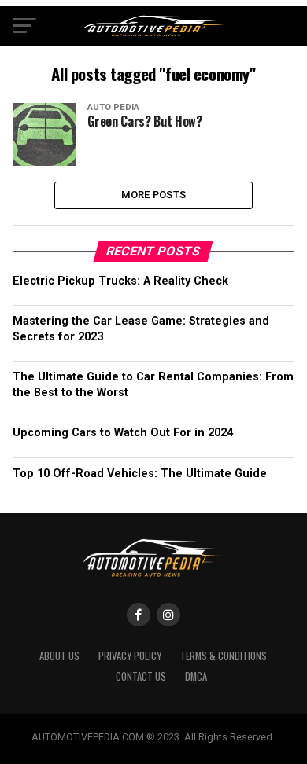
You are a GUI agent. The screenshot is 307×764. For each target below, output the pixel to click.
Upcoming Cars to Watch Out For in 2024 (123, 432)
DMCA (196, 676)
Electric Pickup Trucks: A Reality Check (120, 281)
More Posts (154, 194)
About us (59, 655)
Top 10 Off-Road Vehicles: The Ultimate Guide (140, 473)
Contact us (141, 676)
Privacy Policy (129, 655)
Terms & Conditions (223, 655)
